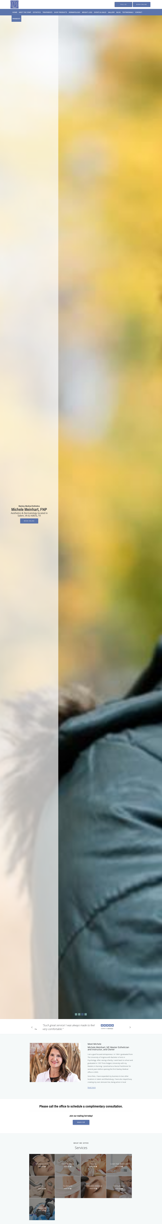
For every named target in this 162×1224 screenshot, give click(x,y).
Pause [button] (36, 1029)
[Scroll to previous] (32, 1028)
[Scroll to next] (129, 1028)
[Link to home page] (11, 4)
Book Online (29, 521)
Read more (92, 1087)
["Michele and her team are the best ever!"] (66, 1030)
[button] (76, 1014)
